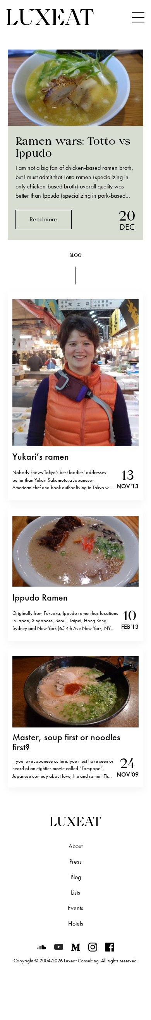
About (75, 846)
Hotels (75, 923)
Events (75, 908)
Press (75, 861)
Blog (75, 877)
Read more (43, 219)
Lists (75, 892)
